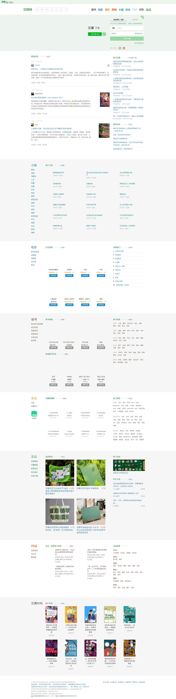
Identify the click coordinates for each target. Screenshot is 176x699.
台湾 (127, 416)
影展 (121, 581)
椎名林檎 (135, 437)
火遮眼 (117, 262)
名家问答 (34, 334)
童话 (114, 326)
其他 (138, 566)
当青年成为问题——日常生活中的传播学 (71, 627)
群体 (116, 277)
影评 (32, 265)
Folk (122, 405)
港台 (123, 326)
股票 (114, 355)
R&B (118, 408)
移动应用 (142, 682)
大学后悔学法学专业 (60, 215)
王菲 (127, 431)
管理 (125, 352)
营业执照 (34, 684)
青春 (137, 331)
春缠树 (69, 377)
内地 (114, 420)
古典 (126, 411)
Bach (132, 439)
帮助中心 (135, 682)
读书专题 (34, 327)
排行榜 (33, 262)
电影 (34, 247)
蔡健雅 (115, 439)
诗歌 (140, 323)
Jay (137, 439)
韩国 (127, 420)
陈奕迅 (132, 431)
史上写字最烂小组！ (127, 205)
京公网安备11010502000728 (67, 696)
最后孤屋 (118, 259)
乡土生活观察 (118, 93)
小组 (34, 165)
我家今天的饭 (91, 226)
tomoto (37, 65)
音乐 (120, 340)
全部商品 (34, 461)
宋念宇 (101, 415)
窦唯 (140, 437)
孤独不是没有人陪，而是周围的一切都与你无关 (128, 109)
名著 (119, 326)
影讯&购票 (35, 252)
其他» (115, 585)
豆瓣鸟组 (89, 184)
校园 (32, 223)
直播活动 (34, 331)
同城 (34, 546)
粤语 (135, 420)
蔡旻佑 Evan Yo (53, 415)
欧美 (136, 416)
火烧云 (70, 413)
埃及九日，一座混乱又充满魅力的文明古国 (47, 69)
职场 (32, 229)
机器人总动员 (69, 299)
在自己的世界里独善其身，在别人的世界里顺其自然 (128, 63)
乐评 (32, 403)
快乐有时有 (54, 413)
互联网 (125, 360)
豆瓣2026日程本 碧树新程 (88, 488)
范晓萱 (141, 439)
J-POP (132, 405)
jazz (136, 408)
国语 (143, 422)
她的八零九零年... (85, 377)
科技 (32, 209)
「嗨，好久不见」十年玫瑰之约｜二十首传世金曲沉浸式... (96, 569)
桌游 (132, 572)
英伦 (138, 422)
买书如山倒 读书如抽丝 (94, 215)
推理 (124, 331)
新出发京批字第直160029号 (58, 687)
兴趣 (32, 186)
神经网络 (120, 362)
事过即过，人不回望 (120, 87)
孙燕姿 (138, 431)
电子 (114, 411)
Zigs (36, 125)
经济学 (120, 352)
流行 (124, 402)
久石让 (115, 437)
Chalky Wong (85, 415)
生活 (32, 190)
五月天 (115, 434)
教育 (128, 345)
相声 (120, 559)
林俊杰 (121, 439)
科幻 (133, 331)
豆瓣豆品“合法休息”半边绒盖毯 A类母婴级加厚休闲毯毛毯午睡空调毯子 (59, 491)
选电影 (33, 255)
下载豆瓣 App (95, 34)
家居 (32, 196)
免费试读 (53, 347)
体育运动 (34, 199)
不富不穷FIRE (91, 205)
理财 (32, 233)
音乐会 (122, 553)
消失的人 (118, 270)
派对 (119, 574)
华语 (131, 416)
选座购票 (53, 275)
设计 (133, 338)
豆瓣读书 (93, 9)
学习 (32, 219)
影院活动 (128, 581)
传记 (128, 338)
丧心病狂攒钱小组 (126, 173)
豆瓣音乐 (107, 9)
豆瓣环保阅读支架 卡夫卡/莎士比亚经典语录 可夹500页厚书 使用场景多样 (91, 530)
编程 (130, 360)
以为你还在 (101, 413)
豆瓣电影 (100, 9)
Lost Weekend (54, 431)
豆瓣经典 (34, 465)
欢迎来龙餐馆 (53, 270)
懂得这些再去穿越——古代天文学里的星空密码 (110, 661)
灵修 (114, 348)
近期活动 (34, 550)
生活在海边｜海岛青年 (127, 226)
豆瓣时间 (141, 9)
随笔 (124, 323)
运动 (123, 587)
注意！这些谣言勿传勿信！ (122, 135)
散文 (135, 323)
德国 (134, 422)
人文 (32, 180)
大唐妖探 (53, 299)
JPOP (124, 408)
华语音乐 (124, 422)
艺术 (32, 206)
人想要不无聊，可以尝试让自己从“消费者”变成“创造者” (51, 129)
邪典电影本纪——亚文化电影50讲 (51, 661)
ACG (33, 226)
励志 (124, 345)
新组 (32, 170)
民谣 (128, 402)
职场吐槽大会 (57, 226)
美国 (140, 416)
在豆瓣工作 (113, 682)
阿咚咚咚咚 (39, 94)
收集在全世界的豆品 (120, 473)
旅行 (119, 345)
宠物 (32, 203)
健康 (141, 345)
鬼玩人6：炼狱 (120, 266)
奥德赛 (69, 270)
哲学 (124, 338)
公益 (132, 587)
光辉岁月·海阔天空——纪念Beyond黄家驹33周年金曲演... (64, 552)
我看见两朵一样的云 (122, 285)
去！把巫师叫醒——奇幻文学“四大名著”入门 (90, 661)
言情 (141, 331)
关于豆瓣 (106, 682)
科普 (119, 360)
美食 (32, 193)
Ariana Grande (69, 434)
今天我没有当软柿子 (127, 215)
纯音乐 (131, 411)
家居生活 (34, 468)
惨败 (101, 342)
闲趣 (32, 183)
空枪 (85, 270)
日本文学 (130, 323)
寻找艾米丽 (118, 281)
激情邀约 (118, 255)
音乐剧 (120, 566)
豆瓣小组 (121, 9)
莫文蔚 (127, 439)
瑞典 (114, 425)
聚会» (115, 570)
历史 (119, 338)
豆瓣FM (134, 9)
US (114, 422)
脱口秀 (115, 559)
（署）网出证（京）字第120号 (79, 687)
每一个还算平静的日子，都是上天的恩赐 (128, 116)
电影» (115, 578)
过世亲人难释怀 (58, 194)
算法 (141, 360)
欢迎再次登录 (119, 251)
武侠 (119, 333)
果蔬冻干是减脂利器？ (121, 138)
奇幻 (114, 333)
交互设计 (136, 360)
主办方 (33, 554)
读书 (34, 319)
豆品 (34, 456)
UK (132, 420)
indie (137, 402)
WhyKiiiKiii (85, 431)
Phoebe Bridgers (53, 434)
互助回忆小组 (91, 194)
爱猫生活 (123, 194)
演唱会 (128, 553)
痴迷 (101, 299)
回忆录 (115, 340)
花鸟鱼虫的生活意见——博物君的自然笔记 (110, 627)
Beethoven (127, 437)
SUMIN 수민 (101, 434)
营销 (138, 352)
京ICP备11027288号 (59, 684)
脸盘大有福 (101, 377)
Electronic (116, 405)
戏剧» (115, 563)
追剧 (32, 173)
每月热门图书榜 (37, 324)
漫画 (119, 331)
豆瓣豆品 (148, 9)
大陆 (140, 420)
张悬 (120, 437)
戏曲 (133, 566)
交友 (141, 572)
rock (114, 408)
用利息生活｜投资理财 (127, 184)
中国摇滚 (120, 411)
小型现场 (116, 553)
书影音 (33, 176)
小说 (119, 323)
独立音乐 (142, 408)
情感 (32, 213)
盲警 (53, 377)
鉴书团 (33, 340)
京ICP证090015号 (45, 684)
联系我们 (121, 682)
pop (133, 402)
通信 (114, 362)
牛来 (101, 270)
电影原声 (138, 405)
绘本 (128, 331)
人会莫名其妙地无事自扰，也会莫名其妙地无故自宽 (128, 79)
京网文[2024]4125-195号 (39, 687)
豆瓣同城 (114, 9)
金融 (134, 352)
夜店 (136, 572)
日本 (123, 416)
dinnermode (102, 431)
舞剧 (124, 566)
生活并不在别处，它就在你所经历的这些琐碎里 (128, 71)
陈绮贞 (121, 434)
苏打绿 (127, 434)
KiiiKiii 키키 (85, 434)
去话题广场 (132, 58)
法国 (118, 422)
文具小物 (34, 476)
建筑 (141, 338)
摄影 (123, 572)
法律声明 (128, 682)
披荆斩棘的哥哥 (58, 173)
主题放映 (116, 581)
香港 (123, 420)
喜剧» (115, 557)
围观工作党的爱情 (59, 205)
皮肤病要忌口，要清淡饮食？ (123, 149)
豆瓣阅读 (127, 9)
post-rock (130, 408)
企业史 (120, 355)
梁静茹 (133, 434)
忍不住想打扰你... (69, 342)
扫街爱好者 (57, 184)
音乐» (115, 550)
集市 (119, 572)
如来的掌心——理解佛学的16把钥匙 (129, 661)
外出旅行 (34, 472)
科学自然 (34, 216)
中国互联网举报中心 (39, 696)
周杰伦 (122, 431)
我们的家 (85, 342)
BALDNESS (86, 413)
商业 (130, 352)
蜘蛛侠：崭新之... (85, 299)
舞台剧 (33, 557)
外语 (127, 572)
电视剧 (33, 258)
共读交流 (34, 337)
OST (119, 402)
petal (70, 431)
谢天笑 (69, 415)
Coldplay (139, 434)
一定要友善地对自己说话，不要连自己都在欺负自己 (128, 100)
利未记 (117, 274)
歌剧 (129, 566)
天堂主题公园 (53, 342)
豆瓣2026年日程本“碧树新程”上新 (125, 493)
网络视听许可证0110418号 (77, 684)
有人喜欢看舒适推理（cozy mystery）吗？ (47, 98)
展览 (119, 587)
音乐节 (134, 553)
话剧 (114, 566)
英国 (119, 420)
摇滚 (126, 405)
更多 (130, 124)
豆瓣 (8, 2)
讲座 (114, 587)
